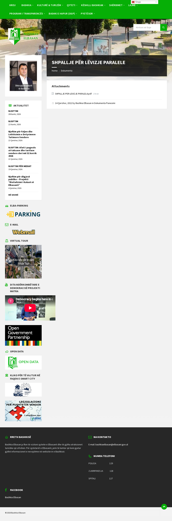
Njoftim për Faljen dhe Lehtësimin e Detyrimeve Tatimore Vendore (22, 134)
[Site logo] (23, 48)
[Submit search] (163, 27)
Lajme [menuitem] (132, 5)
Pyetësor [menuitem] (87, 13)
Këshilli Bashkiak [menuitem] (92, 5)
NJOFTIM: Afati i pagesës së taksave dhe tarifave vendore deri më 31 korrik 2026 (22, 151)
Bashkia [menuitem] (26, 5)
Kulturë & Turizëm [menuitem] (49, 5)
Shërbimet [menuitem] (115, 5)
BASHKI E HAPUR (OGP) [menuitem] (62, 13)
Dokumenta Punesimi (104, 103)
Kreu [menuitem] (12, 5)
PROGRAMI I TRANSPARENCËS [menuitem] (26, 13)
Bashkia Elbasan (84, 103)
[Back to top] (164, 507)
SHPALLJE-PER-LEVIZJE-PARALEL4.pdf (73, 93)
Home (55, 70)
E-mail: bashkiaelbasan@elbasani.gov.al (108, 444)
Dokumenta (66, 70)
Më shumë (13, 195)
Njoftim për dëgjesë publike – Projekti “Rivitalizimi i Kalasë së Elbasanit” (21, 181)
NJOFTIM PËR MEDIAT (19, 166)
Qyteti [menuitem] (71, 5)
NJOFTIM (13, 111)
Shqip (138, 2)
